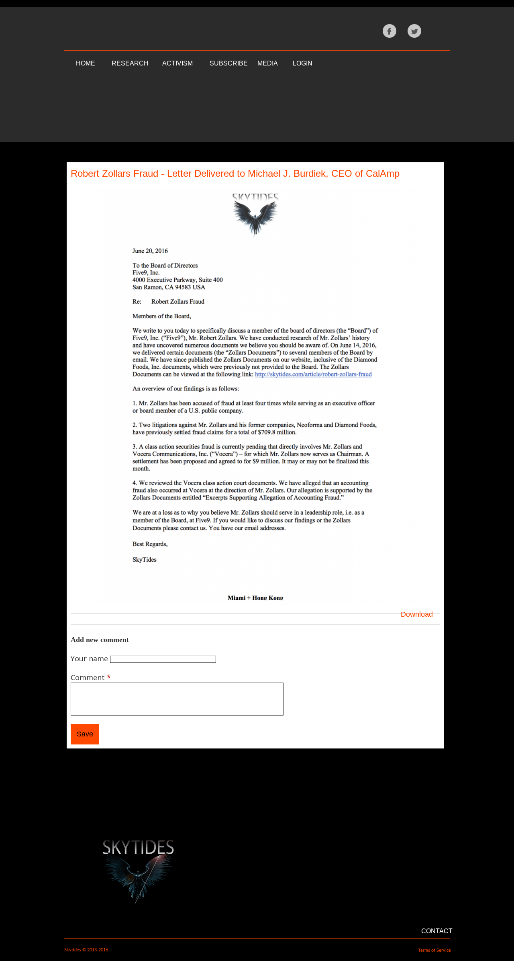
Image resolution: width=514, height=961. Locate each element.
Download (417, 614)
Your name (90, 658)
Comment (91, 677)
